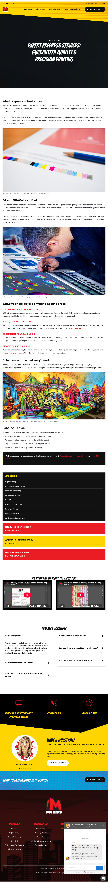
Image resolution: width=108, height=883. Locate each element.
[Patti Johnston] (23, 768)
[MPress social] (3, 3)
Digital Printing (10, 482)
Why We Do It (41, 9)
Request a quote (67, 456)
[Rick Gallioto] (25, 768)
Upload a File (91, 3)
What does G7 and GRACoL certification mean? (23, 675)
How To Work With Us (73, 9)
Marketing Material (41, 833)
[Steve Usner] (28, 768)
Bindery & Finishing (14, 837)
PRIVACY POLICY (62, 869)
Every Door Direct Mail (13, 504)
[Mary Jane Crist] (19, 768)
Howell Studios (53, 873)
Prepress (14, 829)
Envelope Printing (11, 509)
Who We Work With (56, 9)
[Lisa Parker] (30, 768)
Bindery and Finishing (13, 513)
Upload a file (9, 447)
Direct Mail (9, 500)
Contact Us (54, 713)
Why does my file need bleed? (72, 636)
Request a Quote (95, 9)
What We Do (28, 9)
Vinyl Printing (40, 829)
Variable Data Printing (13, 491)
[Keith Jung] (21, 768)
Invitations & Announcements (41, 841)
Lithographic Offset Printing (15, 486)
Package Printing (41, 845)
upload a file (79, 456)
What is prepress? (13, 636)
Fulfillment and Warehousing (15, 518)
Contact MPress (58, 763)
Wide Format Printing (13, 495)
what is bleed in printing (78, 328)
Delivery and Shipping (14, 849)
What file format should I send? (19, 663)
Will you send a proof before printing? (76, 660)
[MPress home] (54, 805)
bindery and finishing (15, 353)
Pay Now (102, 3)
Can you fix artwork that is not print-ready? (78, 648)
